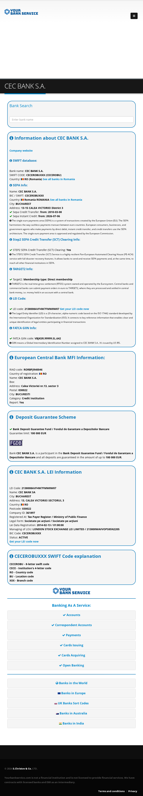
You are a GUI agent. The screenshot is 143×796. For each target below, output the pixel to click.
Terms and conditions (111, 791)
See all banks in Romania (58, 179)
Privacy (132, 791)
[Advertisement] (71, 50)
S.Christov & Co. (22, 768)
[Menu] (134, 16)
